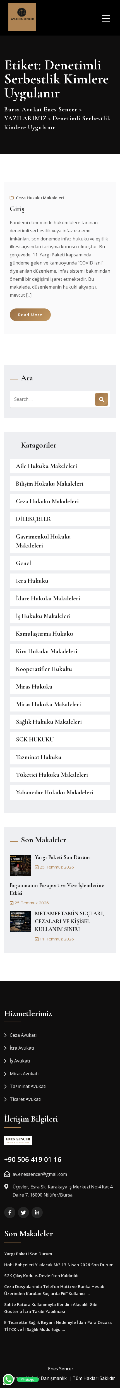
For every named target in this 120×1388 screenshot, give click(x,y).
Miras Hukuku (34, 686)
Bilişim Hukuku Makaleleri (49, 483)
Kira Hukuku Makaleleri (46, 651)
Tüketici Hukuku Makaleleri (52, 774)
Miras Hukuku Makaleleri (48, 704)
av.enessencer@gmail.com (40, 1174)
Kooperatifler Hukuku (44, 669)
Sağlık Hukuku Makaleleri (49, 721)
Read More (30, 314)
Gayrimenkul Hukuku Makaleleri (43, 541)
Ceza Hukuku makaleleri (40, 197)
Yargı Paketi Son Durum (62, 857)
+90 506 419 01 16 (32, 1159)
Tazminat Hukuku (38, 757)
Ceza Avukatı (23, 1035)
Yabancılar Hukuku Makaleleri (54, 792)
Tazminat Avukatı (28, 1086)
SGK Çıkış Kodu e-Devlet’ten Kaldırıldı (41, 1275)
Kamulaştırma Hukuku (44, 633)
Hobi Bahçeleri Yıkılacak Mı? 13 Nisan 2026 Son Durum (59, 1264)
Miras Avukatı (24, 1074)
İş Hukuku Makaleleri (43, 616)
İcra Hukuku (32, 580)
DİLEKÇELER (33, 519)
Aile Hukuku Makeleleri (46, 466)
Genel (23, 563)
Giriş (17, 208)
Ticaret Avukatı (25, 1099)
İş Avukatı (20, 1061)
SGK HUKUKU (35, 739)
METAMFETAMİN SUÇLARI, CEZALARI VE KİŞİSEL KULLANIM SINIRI (69, 921)
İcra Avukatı (22, 1048)
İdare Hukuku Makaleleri (48, 598)
